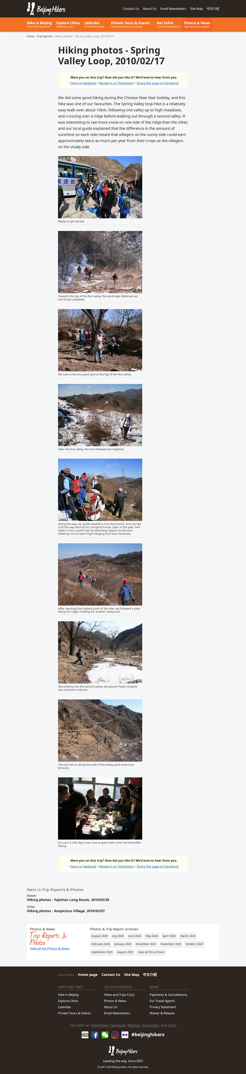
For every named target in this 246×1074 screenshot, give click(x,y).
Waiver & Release (162, 1013)
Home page (88, 974)
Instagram (150, 1025)
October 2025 (194, 944)
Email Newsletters (173, 9)
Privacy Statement (163, 1007)
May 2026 (152, 936)
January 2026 (123, 944)
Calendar (94, 24)
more (172, 1025)
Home (30, 36)
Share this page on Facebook (158, 83)
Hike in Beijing (39, 24)
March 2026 (187, 936)
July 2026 (118, 936)
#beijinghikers (148, 1034)
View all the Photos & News (50, 948)
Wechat (134, 1025)
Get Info (168, 24)
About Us (110, 1007)
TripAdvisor (99, 1025)
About (149, 9)
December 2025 (146, 944)
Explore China (68, 24)
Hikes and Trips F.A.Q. (119, 995)
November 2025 (171, 944)
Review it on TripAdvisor (116, 83)
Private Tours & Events (74, 1013)
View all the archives (151, 952)
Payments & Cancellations (168, 995)
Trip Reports (44, 36)
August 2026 (99, 936)
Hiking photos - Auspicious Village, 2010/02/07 (66, 911)
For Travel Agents (162, 1001)
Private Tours (130, 24)
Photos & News (197, 24)
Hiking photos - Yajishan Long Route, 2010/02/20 (68, 899)
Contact (131, 9)
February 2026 (100, 944)
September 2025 (102, 952)
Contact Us (110, 974)
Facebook (118, 1025)
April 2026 (169, 936)
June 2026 (134, 936)
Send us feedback (83, 83)
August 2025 (125, 952)
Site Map (196, 9)
